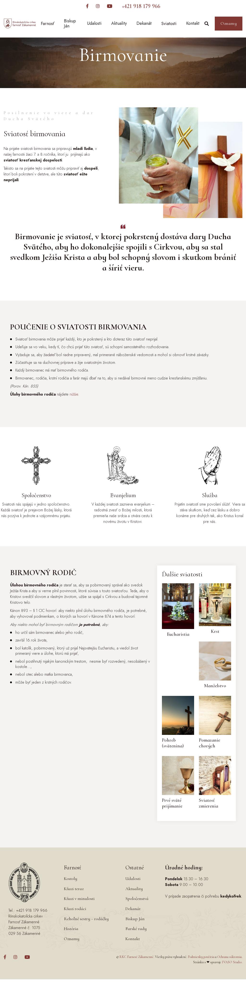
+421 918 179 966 (141, 6)
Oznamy (229, 23)
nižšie (74, 394)
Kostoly (70, 878)
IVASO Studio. (232, 962)
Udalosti (94, 23)
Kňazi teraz (74, 888)
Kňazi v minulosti (79, 898)
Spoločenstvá (136, 898)
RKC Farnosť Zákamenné (136, 957)
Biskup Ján (70, 23)
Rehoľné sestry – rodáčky (86, 918)
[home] (20, 24)
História (71, 928)
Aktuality (119, 23)
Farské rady (136, 928)
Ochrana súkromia (229, 957)
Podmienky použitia (201, 957)
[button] (47, 23)
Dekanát (144, 23)
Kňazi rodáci (75, 908)
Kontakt (192, 23)
